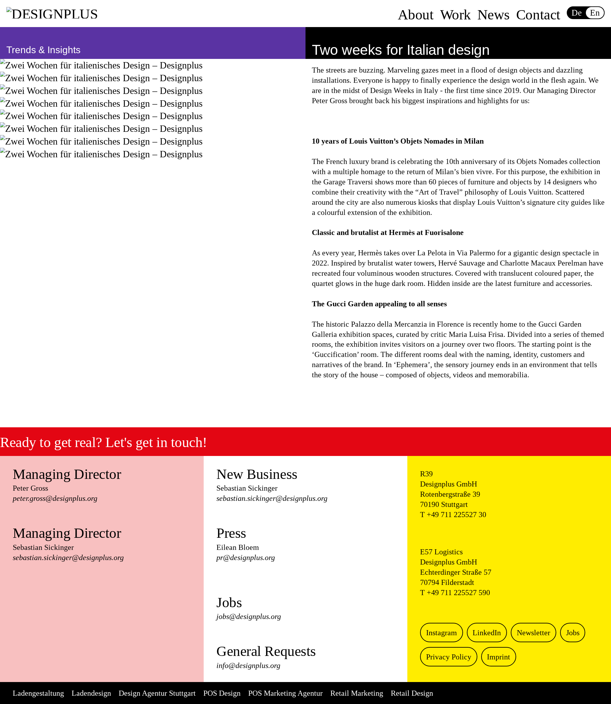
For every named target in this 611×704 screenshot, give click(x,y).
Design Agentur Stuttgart (157, 693)
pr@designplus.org (245, 557)
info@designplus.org (248, 665)
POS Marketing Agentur (285, 693)
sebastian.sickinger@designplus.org (68, 557)
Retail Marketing (356, 693)
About (416, 15)
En (595, 13)
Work (455, 15)
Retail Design (412, 693)
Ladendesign (91, 693)
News (493, 15)
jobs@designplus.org (248, 616)
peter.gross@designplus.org (55, 498)
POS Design (222, 693)
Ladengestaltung (38, 693)
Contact (538, 15)
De (576, 13)
